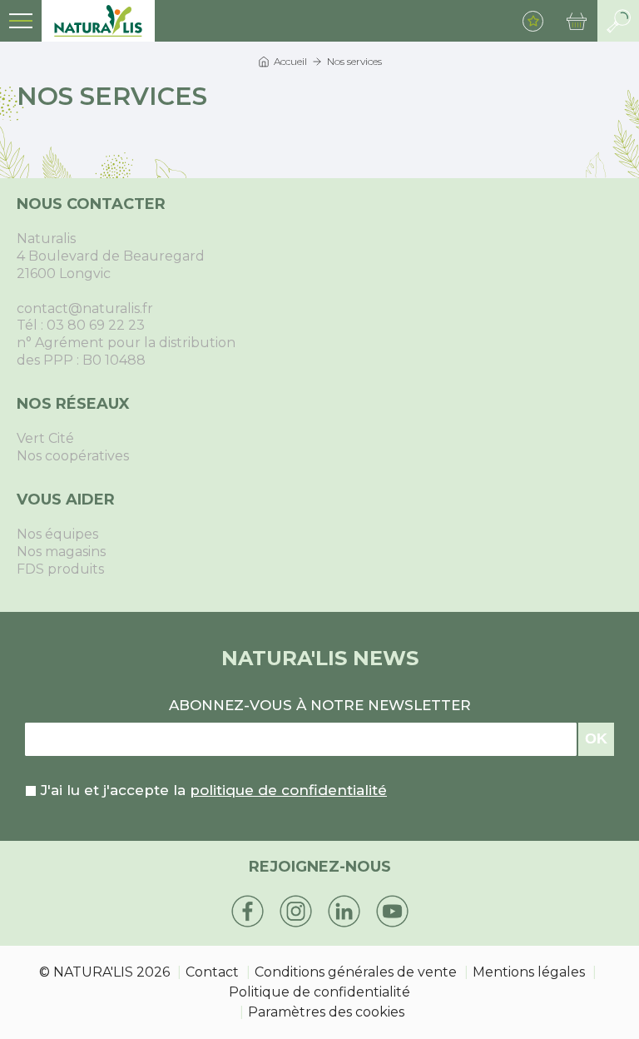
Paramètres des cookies (326, 1012)
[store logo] (98, 21)
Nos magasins (61, 551)
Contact (212, 972)
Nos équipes (57, 534)
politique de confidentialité (288, 790)
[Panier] (576, 21)
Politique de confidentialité (319, 992)
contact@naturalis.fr (85, 308)
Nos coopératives (73, 456)
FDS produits (60, 569)
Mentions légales (529, 972)
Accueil (290, 61)
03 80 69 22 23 (96, 325)
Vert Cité (45, 438)
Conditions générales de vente (356, 972)
